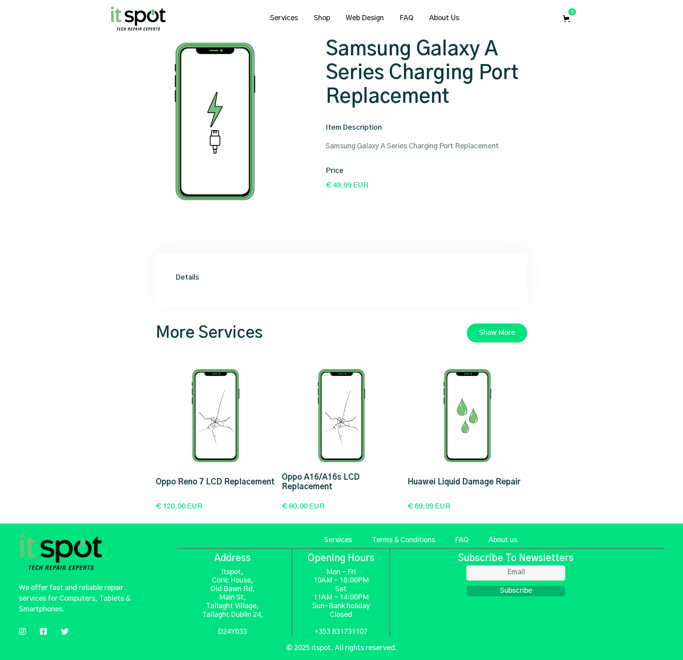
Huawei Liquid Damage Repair (464, 482)
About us (444, 18)
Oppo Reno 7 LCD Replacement (215, 482)
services (284, 18)
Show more (497, 333)
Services (338, 540)
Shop (322, 18)
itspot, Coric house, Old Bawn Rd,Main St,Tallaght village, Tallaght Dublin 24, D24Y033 (232, 602)
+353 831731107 (341, 631)
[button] (568, 19)
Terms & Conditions (403, 540)
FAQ (406, 18)
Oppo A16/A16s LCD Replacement (321, 482)
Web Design (365, 18)
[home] (138, 18)
